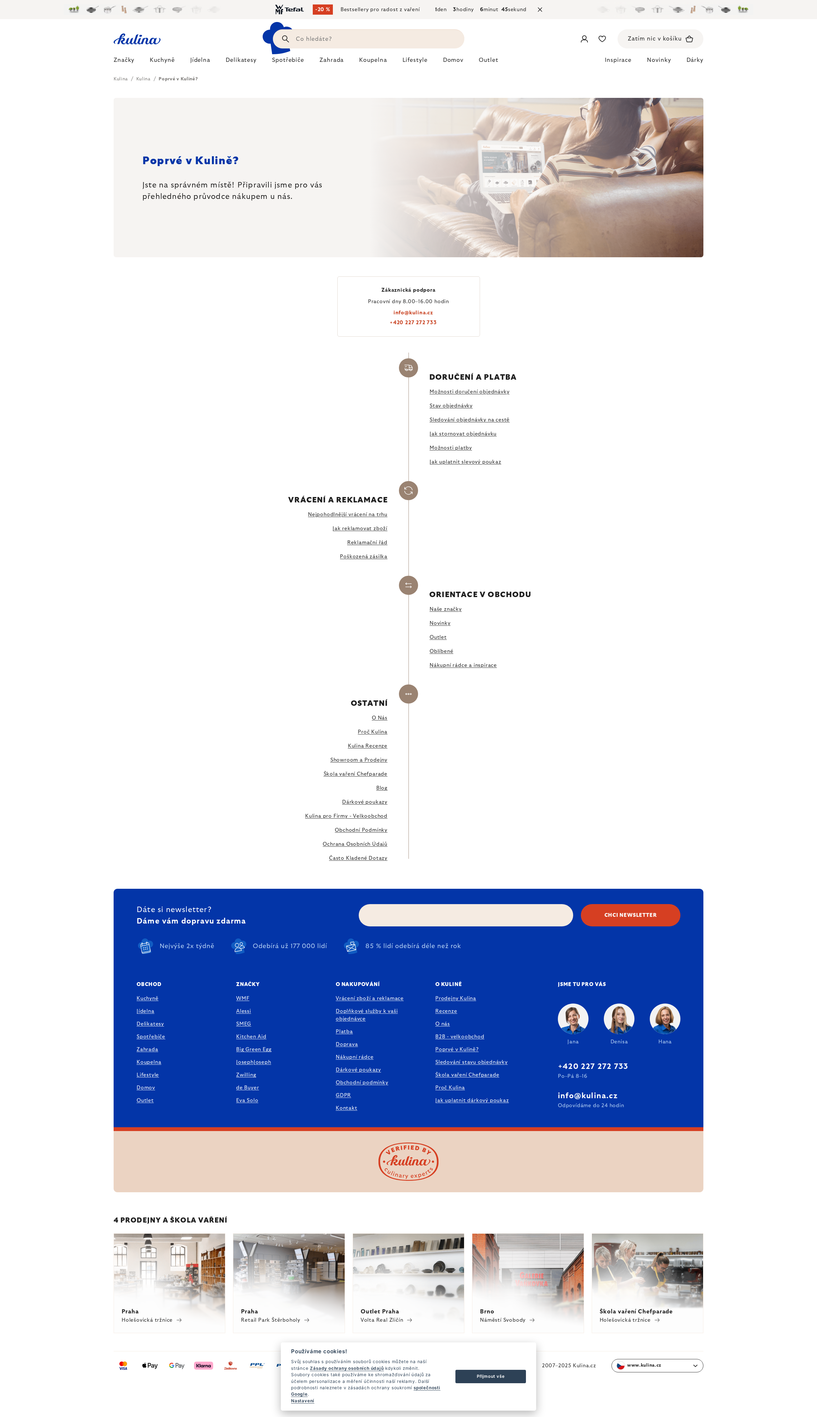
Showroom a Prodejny (358, 760)
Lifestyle (148, 1074)
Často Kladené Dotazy (358, 858)
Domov (146, 1087)
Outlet (438, 637)
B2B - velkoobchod (459, 1036)
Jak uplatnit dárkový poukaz (472, 1100)
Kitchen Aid (251, 1036)
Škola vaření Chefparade (355, 774)
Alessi (243, 1011)
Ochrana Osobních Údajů (355, 844)
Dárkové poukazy (364, 802)
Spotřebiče (151, 1036)
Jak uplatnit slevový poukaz (465, 461)
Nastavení (302, 1400)
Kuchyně (148, 998)
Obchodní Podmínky (361, 830)
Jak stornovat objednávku (463, 433)
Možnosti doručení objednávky (469, 391)
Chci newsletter (630, 915)
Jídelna (145, 1011)
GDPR (343, 1095)
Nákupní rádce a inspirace (463, 665)
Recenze (446, 1011)
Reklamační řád (367, 542)
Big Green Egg (253, 1049)
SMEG (243, 1023)
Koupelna (149, 1062)
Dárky (695, 60)
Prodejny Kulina (455, 998)
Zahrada (147, 1049)
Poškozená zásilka (363, 556)
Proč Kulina (372, 731)
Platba (344, 1031)
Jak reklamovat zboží (360, 528)
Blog (381, 788)
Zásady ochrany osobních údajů (347, 1368)
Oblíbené (441, 651)
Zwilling (246, 1074)
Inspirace (618, 60)
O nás (442, 1023)
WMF (242, 998)
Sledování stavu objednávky (471, 1062)
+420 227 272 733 (413, 322)
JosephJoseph (253, 1062)
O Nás (379, 717)
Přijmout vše (491, 1376)
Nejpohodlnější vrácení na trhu (347, 514)
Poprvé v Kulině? (457, 1049)
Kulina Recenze (367, 746)
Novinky (659, 60)
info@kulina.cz (413, 312)
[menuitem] (124, 62)
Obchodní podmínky (362, 1082)
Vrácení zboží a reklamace (370, 998)
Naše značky (446, 609)
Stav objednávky (451, 405)
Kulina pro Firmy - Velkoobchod (346, 816)
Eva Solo (247, 1100)
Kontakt (346, 1108)
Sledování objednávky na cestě (470, 419)
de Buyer (247, 1087)
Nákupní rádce (354, 1057)
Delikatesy (150, 1023)
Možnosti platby (451, 447)
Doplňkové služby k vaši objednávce (367, 1015)
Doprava (347, 1044)
